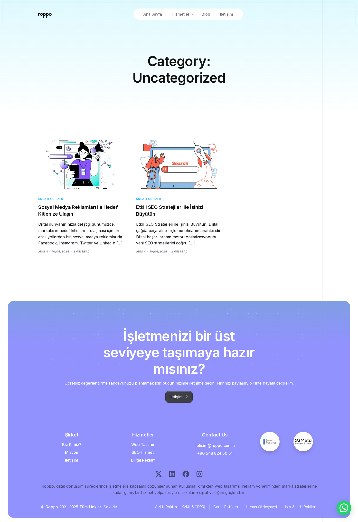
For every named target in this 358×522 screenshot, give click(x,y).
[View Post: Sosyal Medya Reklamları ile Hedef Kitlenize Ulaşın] (81, 164)
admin (43, 251)
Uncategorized (50, 199)
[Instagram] (199, 474)
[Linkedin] (172, 474)
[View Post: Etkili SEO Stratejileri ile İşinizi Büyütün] (179, 164)
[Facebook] (185, 474)
